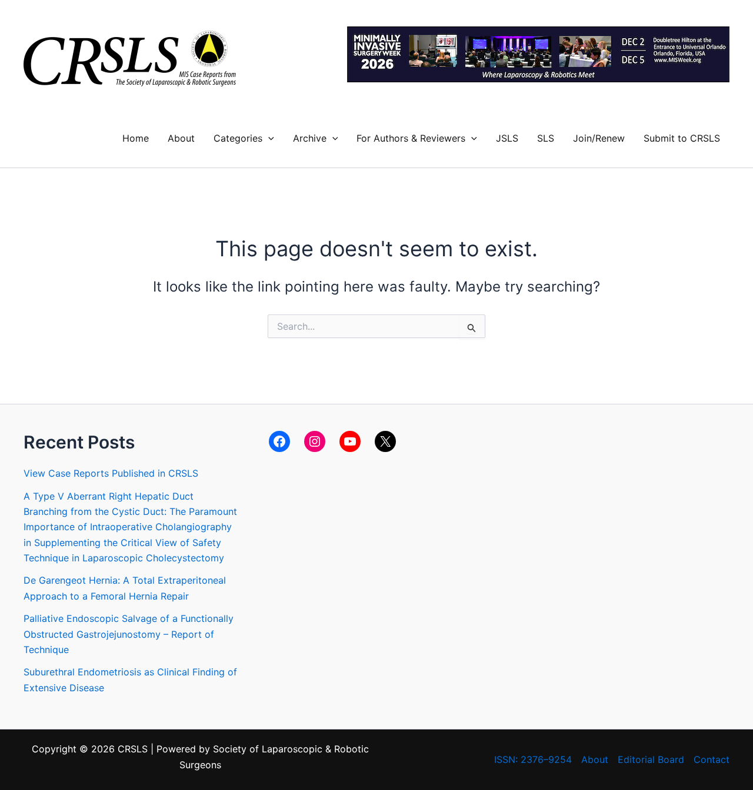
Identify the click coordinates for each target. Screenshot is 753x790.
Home (135, 138)
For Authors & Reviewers (410, 138)
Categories (238, 138)
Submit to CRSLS (682, 138)
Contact (711, 759)
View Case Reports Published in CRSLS (111, 473)
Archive (309, 138)
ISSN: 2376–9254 (533, 759)
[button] (268, 138)
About (181, 138)
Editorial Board (651, 759)
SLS (545, 138)
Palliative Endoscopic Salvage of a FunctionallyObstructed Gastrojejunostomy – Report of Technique (129, 633)
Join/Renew (599, 138)
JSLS (507, 138)
